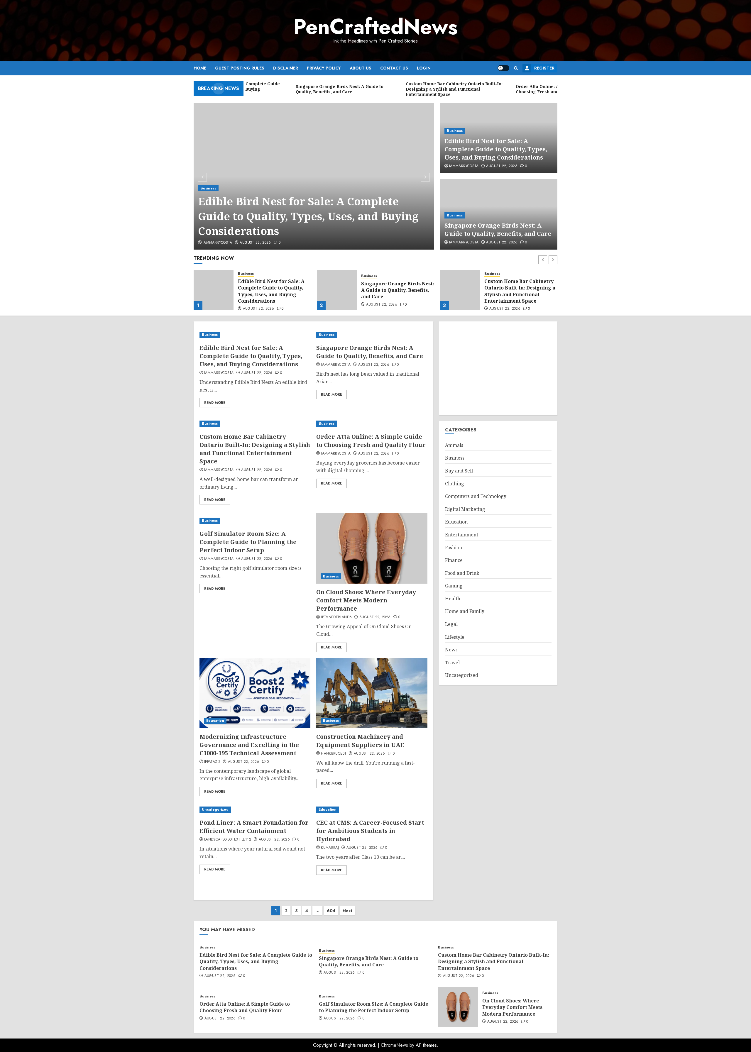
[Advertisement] (498, 368)
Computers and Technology (475, 496)
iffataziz (212, 762)
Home (200, 68)
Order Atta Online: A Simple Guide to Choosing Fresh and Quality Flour (519, 290)
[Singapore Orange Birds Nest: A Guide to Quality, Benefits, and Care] (214, 290)
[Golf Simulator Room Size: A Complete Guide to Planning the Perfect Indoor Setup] (254, 520)
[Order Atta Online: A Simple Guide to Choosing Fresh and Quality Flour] (460, 290)
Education (215, 720)
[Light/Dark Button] (503, 68)
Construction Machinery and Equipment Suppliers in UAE (360, 741)
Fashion (453, 547)
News (451, 649)
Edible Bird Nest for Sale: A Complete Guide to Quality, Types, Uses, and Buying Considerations (308, 216)
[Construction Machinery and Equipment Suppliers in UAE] (371, 693)
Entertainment (461, 534)
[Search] (516, 68)
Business (208, 188)
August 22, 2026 (255, 242)
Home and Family (464, 611)
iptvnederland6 (336, 617)
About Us (360, 68)
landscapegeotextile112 (227, 839)
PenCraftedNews (375, 26)
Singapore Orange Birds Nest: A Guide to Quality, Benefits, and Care (497, 229)
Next (347, 911)
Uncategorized (215, 809)
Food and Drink (462, 573)
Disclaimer (285, 68)
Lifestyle (454, 637)
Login (424, 68)
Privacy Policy (324, 68)
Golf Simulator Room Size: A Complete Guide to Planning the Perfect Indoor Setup (248, 542)
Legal (451, 624)
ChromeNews (394, 1045)
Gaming (454, 585)
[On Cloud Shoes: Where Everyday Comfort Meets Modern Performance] (371, 548)
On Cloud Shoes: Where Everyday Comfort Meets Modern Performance (366, 600)
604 (331, 911)
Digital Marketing (465, 509)
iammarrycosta (217, 242)
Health (452, 598)
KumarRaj (330, 848)
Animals (454, 445)
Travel (452, 662)
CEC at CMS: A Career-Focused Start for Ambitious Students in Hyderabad (370, 831)
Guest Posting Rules (239, 68)
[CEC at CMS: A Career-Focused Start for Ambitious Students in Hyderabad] (371, 809)
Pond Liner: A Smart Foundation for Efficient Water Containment (254, 827)
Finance (454, 560)
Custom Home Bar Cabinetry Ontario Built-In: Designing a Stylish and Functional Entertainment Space (396, 291)
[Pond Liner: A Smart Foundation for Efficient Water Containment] (254, 809)
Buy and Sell (459, 470)
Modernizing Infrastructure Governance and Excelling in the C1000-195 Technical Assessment (249, 745)
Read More (214, 402)
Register (544, 68)
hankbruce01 (333, 753)
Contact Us (394, 68)
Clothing (454, 483)
